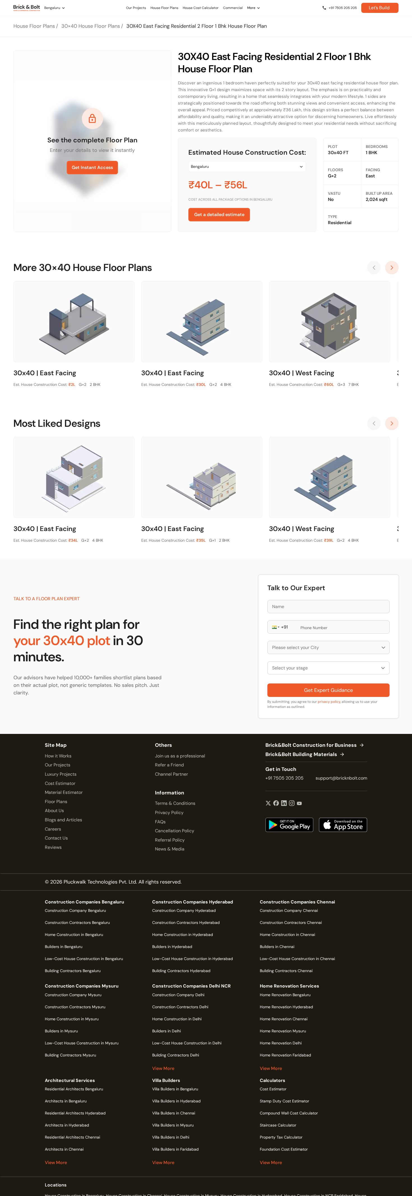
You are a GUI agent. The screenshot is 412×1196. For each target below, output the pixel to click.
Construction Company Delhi (178, 994)
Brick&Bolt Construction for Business (311, 745)
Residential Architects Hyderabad (75, 1113)
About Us (54, 810)
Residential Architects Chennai (72, 1137)
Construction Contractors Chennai (291, 922)
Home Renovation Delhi (281, 1043)
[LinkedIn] (284, 804)
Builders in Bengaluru (63, 946)
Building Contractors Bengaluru (73, 970)
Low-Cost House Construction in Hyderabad (192, 958)
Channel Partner (171, 774)
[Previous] (374, 267)
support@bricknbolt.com (341, 778)
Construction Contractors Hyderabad (186, 922)
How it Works (58, 756)
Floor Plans (56, 802)
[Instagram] (292, 804)
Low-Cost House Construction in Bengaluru (84, 958)
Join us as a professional (180, 756)
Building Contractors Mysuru (70, 1055)
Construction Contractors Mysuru (75, 1006)
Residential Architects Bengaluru (74, 1088)
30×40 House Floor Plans (90, 26)
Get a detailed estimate (219, 214)
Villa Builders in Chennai (173, 1113)
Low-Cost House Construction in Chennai (297, 958)
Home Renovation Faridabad (285, 1055)
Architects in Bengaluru (66, 1101)
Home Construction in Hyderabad (182, 934)
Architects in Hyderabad (67, 1125)
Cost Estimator (60, 783)
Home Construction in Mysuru (72, 1018)
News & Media (169, 849)
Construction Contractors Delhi (180, 1006)
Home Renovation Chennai (283, 1018)
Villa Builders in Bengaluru (175, 1088)
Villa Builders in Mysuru (173, 1125)
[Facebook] (276, 804)
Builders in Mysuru (61, 1030)
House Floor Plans (34, 26)
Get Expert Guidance (328, 690)
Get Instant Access (92, 167)
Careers (53, 829)
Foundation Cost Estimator (284, 1149)
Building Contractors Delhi (175, 1055)
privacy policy (329, 701)
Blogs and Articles (63, 820)
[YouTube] (299, 804)
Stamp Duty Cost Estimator (284, 1101)
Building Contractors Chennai (286, 970)
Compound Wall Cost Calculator (289, 1113)
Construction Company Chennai (289, 910)
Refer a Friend (169, 765)
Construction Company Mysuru (73, 994)
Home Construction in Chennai (287, 934)
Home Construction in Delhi (177, 1018)
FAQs (160, 822)
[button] (275, 627)
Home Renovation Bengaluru (285, 994)
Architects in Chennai (64, 1149)
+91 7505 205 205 (284, 778)
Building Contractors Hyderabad (181, 970)
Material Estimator (64, 792)
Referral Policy (170, 840)
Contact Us (56, 838)
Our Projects (57, 765)
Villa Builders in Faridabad (175, 1149)
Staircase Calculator (278, 1125)
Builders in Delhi (166, 1030)
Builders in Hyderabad (172, 946)
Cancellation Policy (174, 831)
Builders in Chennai (277, 946)
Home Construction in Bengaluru (74, 934)
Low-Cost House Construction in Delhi (186, 1043)
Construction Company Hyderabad (184, 910)
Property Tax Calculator (281, 1137)
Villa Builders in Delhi (170, 1137)
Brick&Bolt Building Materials (301, 755)
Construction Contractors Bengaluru (77, 922)
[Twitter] (268, 804)
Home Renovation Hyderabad (286, 1006)
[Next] (392, 267)
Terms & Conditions (175, 803)
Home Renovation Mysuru (283, 1030)
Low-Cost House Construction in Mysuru (82, 1043)
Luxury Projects (61, 774)
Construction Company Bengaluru (75, 910)
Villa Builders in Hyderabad (176, 1101)
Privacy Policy (169, 812)
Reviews (53, 847)
